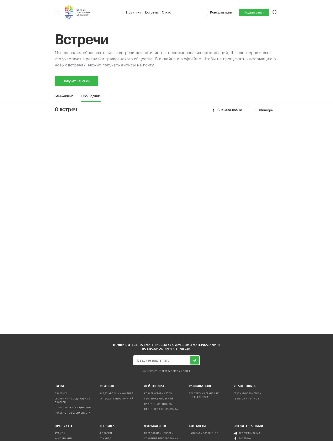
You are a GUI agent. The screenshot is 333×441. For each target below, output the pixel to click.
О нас (166, 12)
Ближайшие (64, 96)
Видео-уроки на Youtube (116, 394)
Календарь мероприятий (116, 399)
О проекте (106, 433)
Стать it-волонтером (248, 394)
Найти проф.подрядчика (161, 409)
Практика (133, 12)
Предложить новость (158, 433)
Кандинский (63, 439)
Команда (105, 439)
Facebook (245, 439)
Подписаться (254, 12)
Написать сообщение (203, 433)
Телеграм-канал (250, 433)
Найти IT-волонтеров (158, 404)
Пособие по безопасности (72, 413)
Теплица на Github (246, 399)
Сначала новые (229, 110)
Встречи (151, 12)
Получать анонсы (76, 81)
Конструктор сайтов (158, 394)
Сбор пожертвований (158, 399)
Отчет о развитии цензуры (73, 408)
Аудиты (60, 433)
